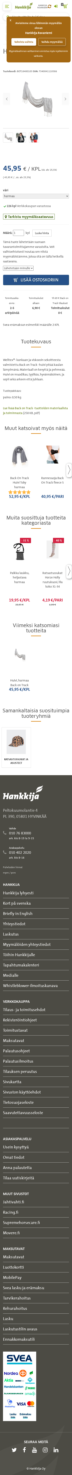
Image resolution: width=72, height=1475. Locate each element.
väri (5, 190)
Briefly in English (18, 913)
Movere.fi (11, 1232)
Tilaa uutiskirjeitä (18, 1178)
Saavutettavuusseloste (23, 1112)
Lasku (8, 1318)
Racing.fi (10, 1212)
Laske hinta (42, 233)
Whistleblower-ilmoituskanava (30, 985)
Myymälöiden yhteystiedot (27, 944)
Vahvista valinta (23, 42)
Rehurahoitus (15, 1308)
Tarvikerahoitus (17, 1298)
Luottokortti (13, 1267)
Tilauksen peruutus (20, 1071)
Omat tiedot (13, 1157)
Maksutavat (13, 1040)
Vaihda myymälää (52, 42)
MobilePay (12, 1277)
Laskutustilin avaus (20, 1329)
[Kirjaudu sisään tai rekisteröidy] (56, 6)
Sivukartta (12, 1081)
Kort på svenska (17, 903)
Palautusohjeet (16, 1050)
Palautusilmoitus (18, 1061)
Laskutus (11, 934)
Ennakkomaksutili (19, 1339)
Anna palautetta (17, 1167)
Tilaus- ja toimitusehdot (24, 1009)
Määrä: (7, 233)
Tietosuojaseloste (18, 1102)
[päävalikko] (7, 6)
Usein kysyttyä (16, 1147)
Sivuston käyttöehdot (22, 1092)
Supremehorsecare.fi (21, 1222)
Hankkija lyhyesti (18, 893)
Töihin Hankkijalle (19, 954)
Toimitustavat (15, 1030)
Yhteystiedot (14, 923)
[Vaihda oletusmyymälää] (49, 6)
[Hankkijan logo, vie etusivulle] (26, 5)
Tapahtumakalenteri (21, 965)
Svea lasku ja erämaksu (23, 1287)
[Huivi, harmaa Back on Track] (36, 99)
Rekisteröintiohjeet (20, 1020)
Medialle (10, 975)
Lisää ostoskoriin (39, 280)
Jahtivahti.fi (13, 1202)
